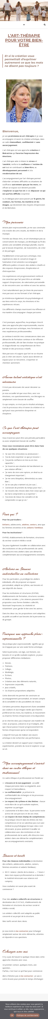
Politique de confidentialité (27, 1015)
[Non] (45, 1010)
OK (12, 1015)
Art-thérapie (24, 9)
